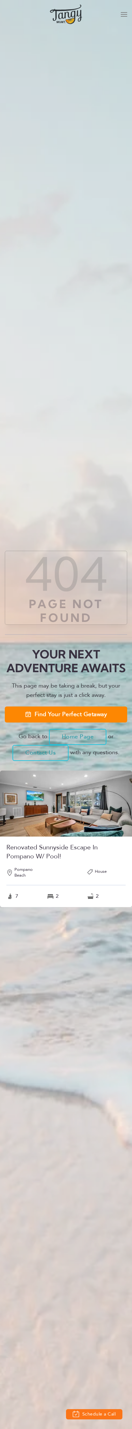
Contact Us (40, 753)
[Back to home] (66, 14)
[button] (124, 14)
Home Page (78, 737)
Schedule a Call (98, 1414)
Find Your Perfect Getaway (71, 714)
